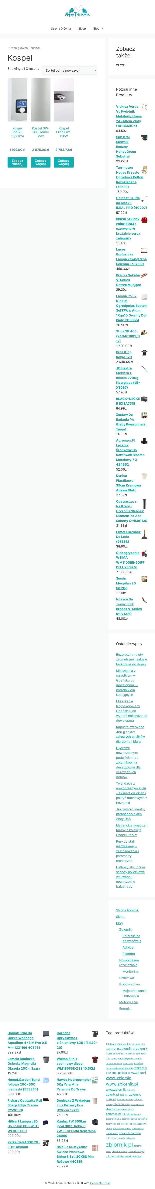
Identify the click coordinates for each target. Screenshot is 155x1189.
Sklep (82, 28)
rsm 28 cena (134, 1053)
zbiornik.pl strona (125, 1099)
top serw (112, 1058)
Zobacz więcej (17, 162)
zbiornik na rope (130, 1133)
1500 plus (111, 1044)
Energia (125, 1008)
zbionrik (131, 1090)
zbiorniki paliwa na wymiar (134, 1119)
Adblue (127, 947)
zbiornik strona (119, 1151)
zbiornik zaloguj (136, 1151)
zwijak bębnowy (133, 1156)
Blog (96, 28)
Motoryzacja (128, 1002)
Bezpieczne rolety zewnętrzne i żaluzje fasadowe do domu (131, 659)
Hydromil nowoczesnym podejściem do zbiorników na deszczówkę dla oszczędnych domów (128, 762)
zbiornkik (110, 1156)
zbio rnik (124, 1095)
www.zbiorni (137, 1073)
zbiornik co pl (137, 1104)
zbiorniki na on (113, 1119)
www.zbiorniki (116, 1089)
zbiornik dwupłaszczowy (120, 1109)
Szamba (128, 954)
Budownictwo (129, 984)
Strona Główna (61, 28)
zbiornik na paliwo (122, 1128)
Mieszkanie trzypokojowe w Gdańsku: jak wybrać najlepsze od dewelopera (131, 710)
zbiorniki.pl (113, 1114)
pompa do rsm (120, 1053)
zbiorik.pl (112, 1094)
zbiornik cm (121, 1104)
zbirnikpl (120, 1156)
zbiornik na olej (113, 1123)
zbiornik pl (119, 1144)
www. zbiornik (118, 1078)
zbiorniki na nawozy (131, 1114)
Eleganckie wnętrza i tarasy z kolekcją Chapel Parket (131, 830)
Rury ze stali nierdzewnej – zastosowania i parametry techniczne (127, 851)
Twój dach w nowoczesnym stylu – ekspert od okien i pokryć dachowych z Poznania (131, 793)
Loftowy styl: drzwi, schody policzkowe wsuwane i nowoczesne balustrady (131, 876)
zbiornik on (111, 1138)
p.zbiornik (124, 1048)
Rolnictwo (126, 978)
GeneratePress (100, 1183)
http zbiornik (133, 1044)
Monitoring (130, 971)
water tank (128, 1063)
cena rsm (121, 1044)
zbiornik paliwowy (126, 1138)
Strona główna (18, 48)
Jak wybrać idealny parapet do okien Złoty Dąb (130, 814)
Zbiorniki (125, 929)
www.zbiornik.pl (122, 1084)
